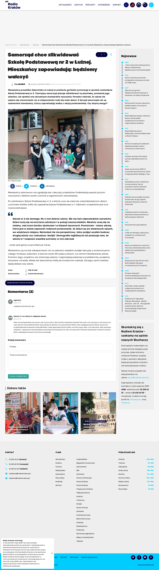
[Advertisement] (79, 27)
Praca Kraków (82, 482)
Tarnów (59, 467)
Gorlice (35, 45)
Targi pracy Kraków (84, 489)
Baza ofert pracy (83, 519)
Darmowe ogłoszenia (85, 534)
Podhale (59, 482)
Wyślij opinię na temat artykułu (19, 283)
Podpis (13, 347)
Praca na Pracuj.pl (84, 478)
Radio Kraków (11, 45)
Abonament (81, 467)
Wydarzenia (104, 5)
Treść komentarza (18, 355)
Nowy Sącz (60, 478)
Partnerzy (80, 474)
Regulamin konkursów (85, 463)
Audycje (78, 5)
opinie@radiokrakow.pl (138, 378)
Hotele (79, 504)
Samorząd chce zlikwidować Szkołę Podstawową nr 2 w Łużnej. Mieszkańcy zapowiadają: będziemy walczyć (86, 45)
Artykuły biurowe (83, 515)
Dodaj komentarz (18, 376)
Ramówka (74, 557)
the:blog (79, 523)
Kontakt (117, 5)
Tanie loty (80, 500)
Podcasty (90, 5)
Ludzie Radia (81, 459)
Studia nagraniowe (89, 557)
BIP (77, 470)
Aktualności (65, 5)
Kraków (59, 463)
